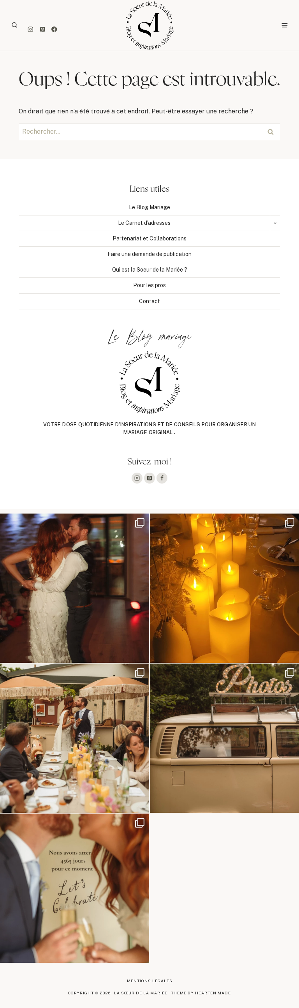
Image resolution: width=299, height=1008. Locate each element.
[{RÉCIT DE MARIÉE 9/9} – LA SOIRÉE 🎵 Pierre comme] (74, 588)
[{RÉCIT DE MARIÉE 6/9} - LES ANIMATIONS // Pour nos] (224, 738)
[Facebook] (54, 29)
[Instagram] (30, 29)
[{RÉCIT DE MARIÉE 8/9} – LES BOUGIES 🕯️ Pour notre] (224, 588)
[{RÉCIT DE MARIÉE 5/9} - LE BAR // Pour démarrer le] (74, 888)
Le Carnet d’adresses (144, 223)
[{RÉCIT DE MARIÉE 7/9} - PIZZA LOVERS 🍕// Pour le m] (74, 738)
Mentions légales (149, 980)
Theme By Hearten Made (201, 992)
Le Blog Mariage (149, 207)
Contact (149, 301)
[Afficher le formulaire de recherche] (14, 25)
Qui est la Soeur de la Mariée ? (149, 270)
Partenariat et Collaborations (149, 238)
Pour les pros (149, 285)
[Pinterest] (42, 29)
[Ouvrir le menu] (284, 25)
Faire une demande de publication (149, 254)
